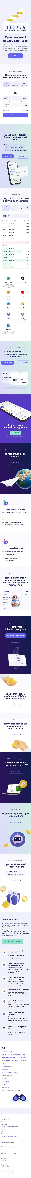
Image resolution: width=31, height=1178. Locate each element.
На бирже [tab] (6, 209)
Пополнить (15, 115)
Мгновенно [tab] (15, 209)
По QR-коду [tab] (15, 85)
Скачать (16, 432)
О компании (4, 1122)
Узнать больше (23, 156)
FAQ (2, 1131)
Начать (14, 56)
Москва (5, 594)
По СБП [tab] (6, 85)
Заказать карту (7, 362)
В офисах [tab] (24, 85)
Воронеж (5, 602)
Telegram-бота (12, 983)
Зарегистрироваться (12, 941)
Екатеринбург (6, 604)
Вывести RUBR (7, 156)
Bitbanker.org (12, 1173)
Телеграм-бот (5, 1160)
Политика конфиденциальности (9, 1136)
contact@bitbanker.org (7, 1171)
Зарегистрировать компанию (15, 635)
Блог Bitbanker (5, 1158)
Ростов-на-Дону (7, 599)
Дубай (26, 594)
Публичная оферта (6, 1133)
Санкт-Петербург (7, 597)
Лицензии (3, 1129)
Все (4, 608)
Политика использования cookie (9, 1126)
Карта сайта (4, 1124)
